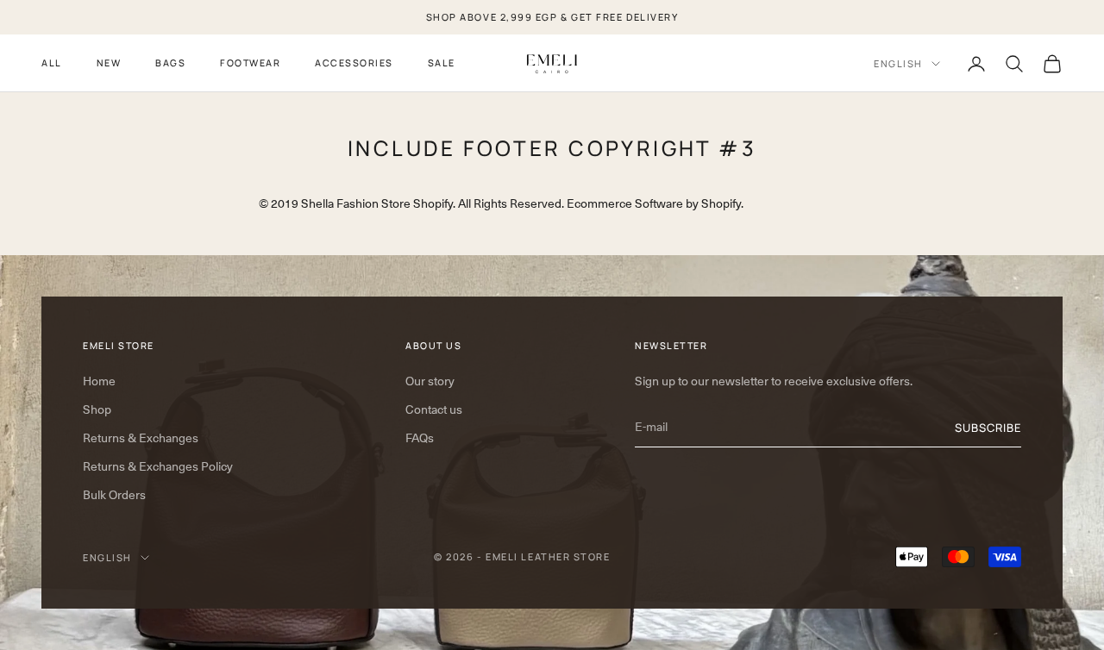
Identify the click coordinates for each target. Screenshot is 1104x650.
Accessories (354, 62)
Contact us (433, 409)
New (109, 62)
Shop (97, 409)
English (898, 63)
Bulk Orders (114, 495)
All (51, 62)
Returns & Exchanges (140, 438)
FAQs (419, 438)
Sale (441, 62)
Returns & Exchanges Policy (158, 466)
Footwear (250, 62)
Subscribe (988, 427)
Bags (170, 62)
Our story (430, 381)
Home (99, 381)
